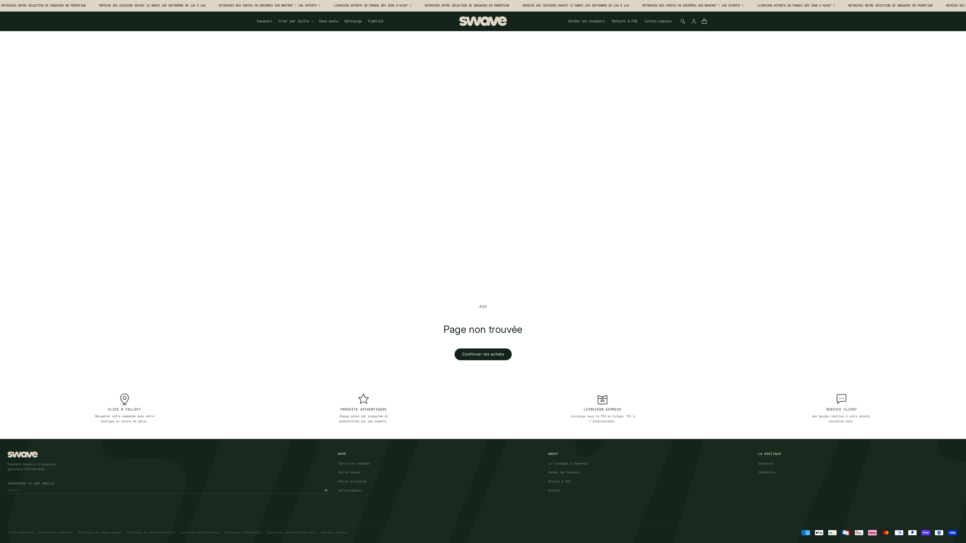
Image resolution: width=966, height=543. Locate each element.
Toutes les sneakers (354, 464)
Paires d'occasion (352, 481)
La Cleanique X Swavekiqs (568, 464)
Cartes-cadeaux (658, 21)
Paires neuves (349, 472)
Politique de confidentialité (151, 532)
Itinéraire (766, 472)
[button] (295, 21)
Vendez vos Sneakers (586, 21)
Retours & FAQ (624, 21)
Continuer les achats (483, 354)
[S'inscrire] (326, 490)
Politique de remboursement (100, 532)
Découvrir (765, 464)
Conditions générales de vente (291, 532)
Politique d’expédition (243, 532)
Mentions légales (334, 532)
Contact (554, 490)
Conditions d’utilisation (199, 532)
